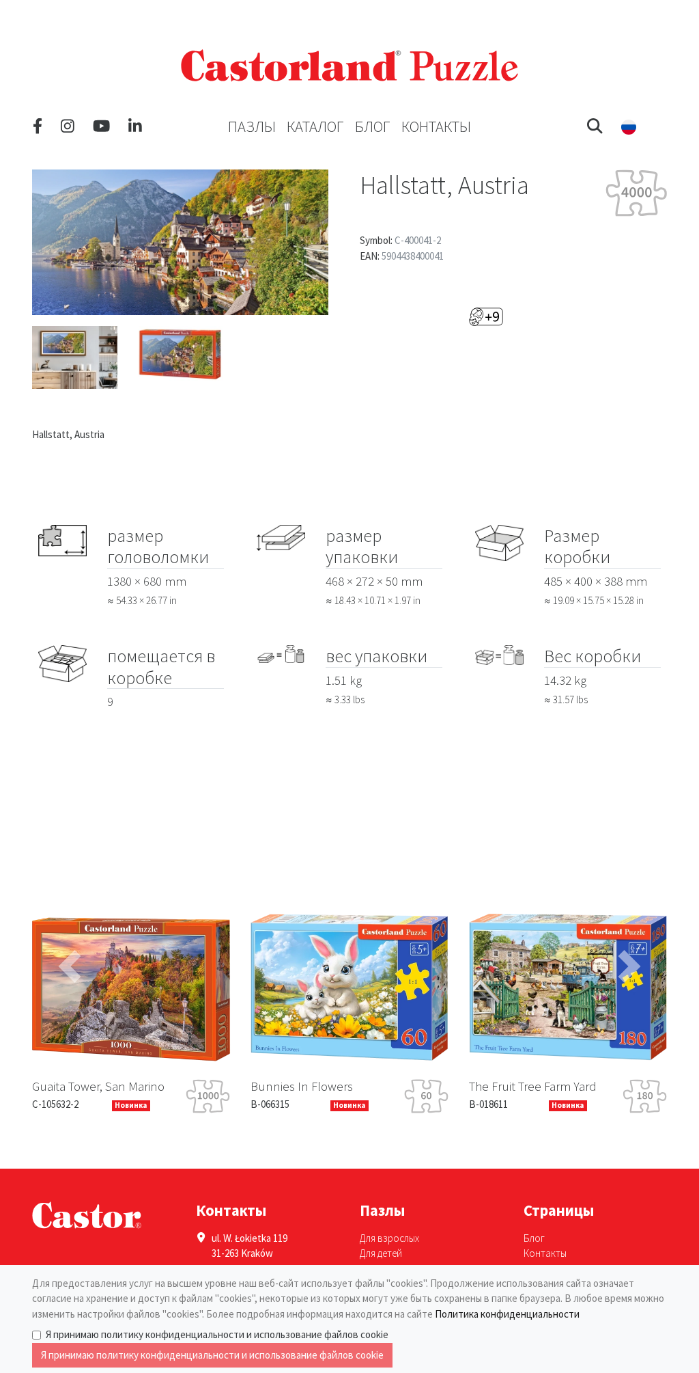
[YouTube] (101, 126)
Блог (372, 126)
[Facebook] (37, 126)
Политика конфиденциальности (507, 1313)
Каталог (315, 126)
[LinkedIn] (135, 126)
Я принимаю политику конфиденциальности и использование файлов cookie (217, 1334)
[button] (595, 126)
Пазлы (252, 126)
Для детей (381, 1253)
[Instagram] (67, 126)
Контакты (436, 126)
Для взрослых (389, 1238)
